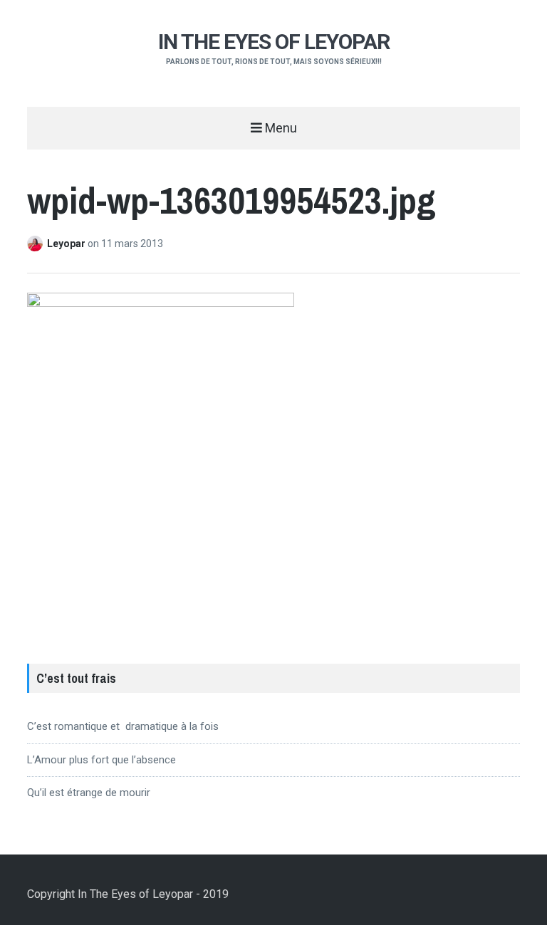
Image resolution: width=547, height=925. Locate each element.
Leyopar (67, 243)
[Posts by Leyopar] (37, 243)
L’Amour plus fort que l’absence (101, 759)
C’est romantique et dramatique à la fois (123, 726)
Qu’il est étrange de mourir (88, 792)
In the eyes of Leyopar (274, 41)
